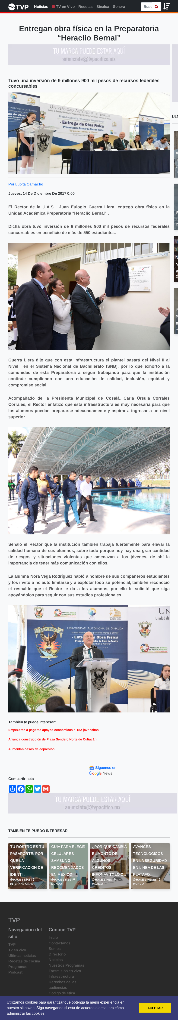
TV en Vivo (65, 7)
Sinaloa (102, 7)
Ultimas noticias (22, 956)
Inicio (53, 938)
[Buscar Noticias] (156, 6)
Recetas (85, 7)
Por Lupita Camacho (25, 184)
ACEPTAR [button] (155, 1008)
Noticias (41, 7)
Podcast (15, 972)
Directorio (57, 954)
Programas (17, 967)
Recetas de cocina (24, 961)
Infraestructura (61, 976)
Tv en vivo (17, 950)
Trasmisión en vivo (65, 971)
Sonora (119, 7)
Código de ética (62, 993)
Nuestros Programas (66, 965)
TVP (12, 944)
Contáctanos (59, 943)
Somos (55, 949)
